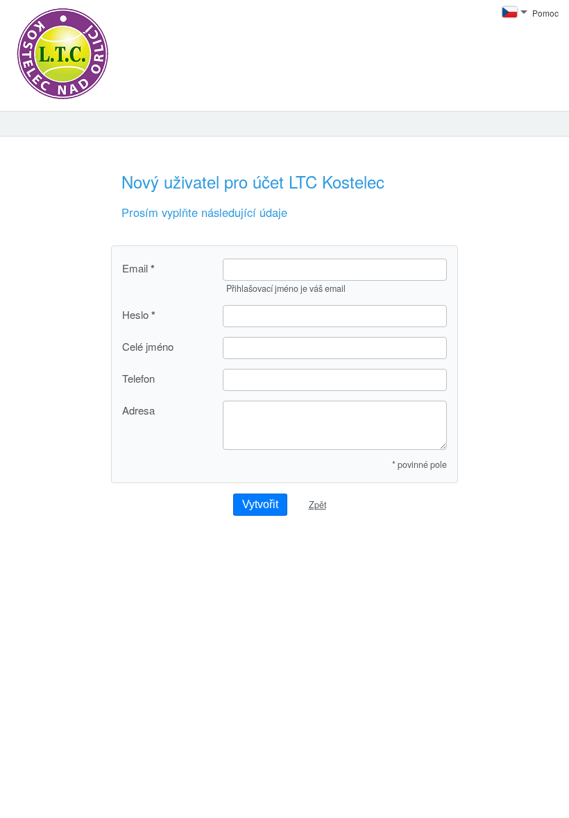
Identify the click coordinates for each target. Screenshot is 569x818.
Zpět (317, 504)
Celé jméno (147, 346)
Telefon (138, 378)
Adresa (138, 410)
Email (135, 268)
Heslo (135, 314)
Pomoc (545, 13)
